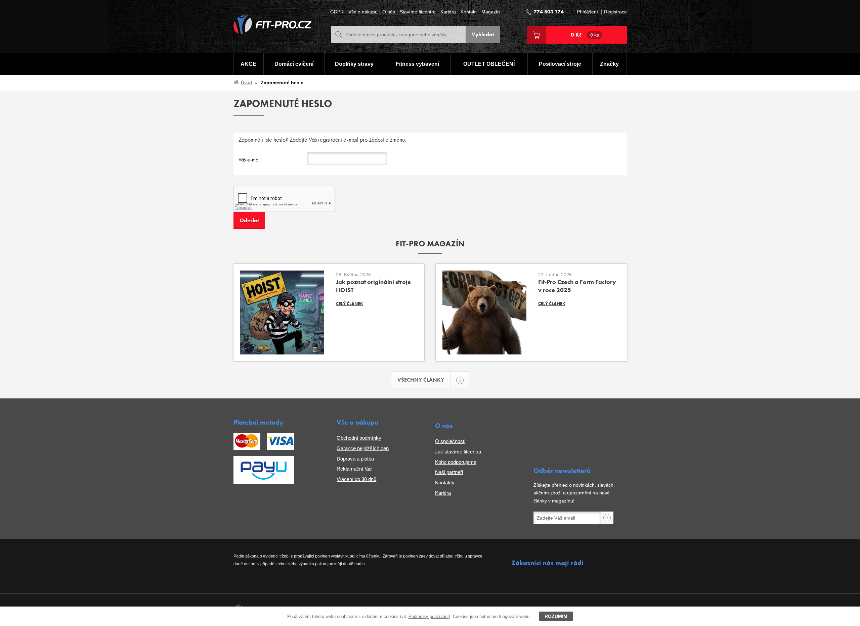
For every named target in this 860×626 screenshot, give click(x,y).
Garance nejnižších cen (363, 448)
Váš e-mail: (250, 159)
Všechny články (420, 379)
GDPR (337, 11)
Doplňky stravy (354, 64)
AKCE (248, 64)
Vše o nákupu (363, 11)
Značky (609, 64)
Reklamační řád (354, 469)
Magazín (490, 11)
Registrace (615, 11)
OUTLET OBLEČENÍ (489, 64)
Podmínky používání (428, 616)
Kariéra (448, 11)
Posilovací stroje (560, 64)
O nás (388, 11)
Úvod (246, 82)
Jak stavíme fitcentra (458, 451)
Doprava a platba (355, 459)
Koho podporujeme (455, 462)
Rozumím (556, 616)
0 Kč (585, 34)
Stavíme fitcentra (418, 11)
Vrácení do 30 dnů (356, 479)
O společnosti (450, 441)
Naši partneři (449, 472)
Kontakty (445, 482)
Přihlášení (587, 11)
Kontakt (469, 11)
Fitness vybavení (417, 64)
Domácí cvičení (293, 64)
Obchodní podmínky (359, 438)
